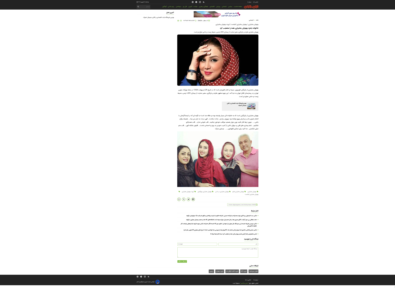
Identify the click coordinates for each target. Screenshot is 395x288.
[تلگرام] (196, 2)
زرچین (211, 271)
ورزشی (218, 6)
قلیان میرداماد (253, 271)
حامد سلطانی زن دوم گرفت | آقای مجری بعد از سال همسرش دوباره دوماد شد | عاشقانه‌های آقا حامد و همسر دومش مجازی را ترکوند (221, 220)
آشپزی (190, 6)
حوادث (195, 6)
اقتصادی (212, 6)
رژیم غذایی (171, 6)
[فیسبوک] (193, 199)
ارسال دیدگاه (182, 261)
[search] (138, 7)
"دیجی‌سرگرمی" (244, 283)
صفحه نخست (238, 6)
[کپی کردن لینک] (256, 205)
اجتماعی (224, 6)
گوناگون (164, 6)
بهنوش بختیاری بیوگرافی (204, 191)
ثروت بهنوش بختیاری (187, 191)
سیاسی (230, 6)
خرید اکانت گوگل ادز (232, 271)
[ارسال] (180, 21)
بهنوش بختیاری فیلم (238, 191)
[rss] (204, 2)
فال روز (185, 6)
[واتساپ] (179, 199)
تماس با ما (255, 2)
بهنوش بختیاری (252, 191)
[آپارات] (193, 2)
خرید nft (243, 271)
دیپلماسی (179, 6)
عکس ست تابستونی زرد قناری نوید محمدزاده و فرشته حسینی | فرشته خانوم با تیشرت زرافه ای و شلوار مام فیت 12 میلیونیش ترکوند (221, 216)
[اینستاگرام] (200, 2)
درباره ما (249, 2)
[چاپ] (178, 21)
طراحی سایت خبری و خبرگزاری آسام (145, 282)
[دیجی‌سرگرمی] (251, 6)
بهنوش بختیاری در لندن (222, 191)
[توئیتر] (183, 199)
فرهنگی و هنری (203, 6)
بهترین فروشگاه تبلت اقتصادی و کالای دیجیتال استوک (158, 17)
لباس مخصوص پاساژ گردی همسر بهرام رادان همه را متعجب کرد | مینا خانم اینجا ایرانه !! (233, 234)
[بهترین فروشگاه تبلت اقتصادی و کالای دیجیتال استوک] (251, 106)
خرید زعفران (219, 271)
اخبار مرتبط (254, 210)
